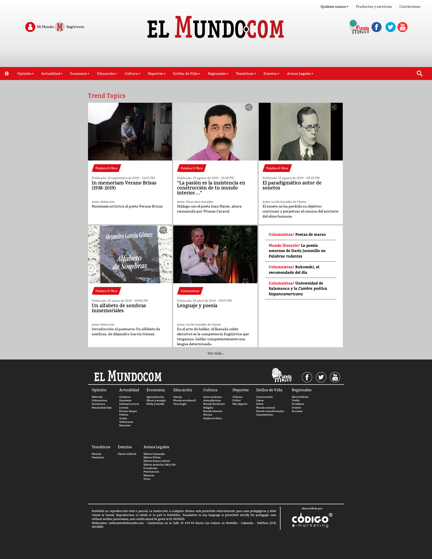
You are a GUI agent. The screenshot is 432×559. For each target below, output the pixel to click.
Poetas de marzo (310, 234)
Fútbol (236, 400)
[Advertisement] (216, 54)
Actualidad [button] (50, 73)
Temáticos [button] (245, 73)
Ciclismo (237, 396)
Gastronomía (264, 396)
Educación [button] (106, 73)
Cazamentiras (264, 414)
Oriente (296, 407)
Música (207, 414)
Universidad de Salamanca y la (298, 288)
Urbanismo (126, 422)
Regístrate (75, 26)
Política (123, 414)
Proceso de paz (128, 411)
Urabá (123, 418)
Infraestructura (129, 404)
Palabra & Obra (212, 418)
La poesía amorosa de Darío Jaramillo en (297, 250)
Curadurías (151, 468)
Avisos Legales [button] (299, 73)
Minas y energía (156, 400)
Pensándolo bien (102, 407)
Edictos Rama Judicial (157, 460)
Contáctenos (410, 6)
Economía (125, 400)
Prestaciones (151, 471)
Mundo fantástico (214, 404)
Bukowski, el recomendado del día (294, 269)
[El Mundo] (216, 25)
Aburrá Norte (300, 396)
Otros (147, 478)
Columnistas (99, 400)
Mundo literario (212, 411)
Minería (96, 454)
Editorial (97, 396)
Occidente (298, 404)
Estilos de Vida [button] (185, 73)
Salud (259, 404)
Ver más (216, 353)
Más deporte (239, 404)
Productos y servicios (374, 6)
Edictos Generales (154, 454)
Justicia (123, 407)
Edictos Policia (152, 457)
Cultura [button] (131, 73)
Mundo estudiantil (184, 400)
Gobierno (125, 396)
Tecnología (179, 404)
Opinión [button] (24, 73)
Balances (149, 475)
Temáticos (98, 457)
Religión (208, 407)
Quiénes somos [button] (333, 6)
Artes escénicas (212, 396)
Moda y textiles (155, 404)
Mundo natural (265, 407)
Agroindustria (155, 396)
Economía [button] (78, 73)
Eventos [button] (270, 73)
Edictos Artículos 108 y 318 (160, 464)
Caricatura (98, 404)
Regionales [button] (217, 73)
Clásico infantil (127, 454)
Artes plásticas (212, 400)
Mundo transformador (270, 411)
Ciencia (177, 396)
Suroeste (297, 411)
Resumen (125, 425)
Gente (260, 400)
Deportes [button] (155, 73)
